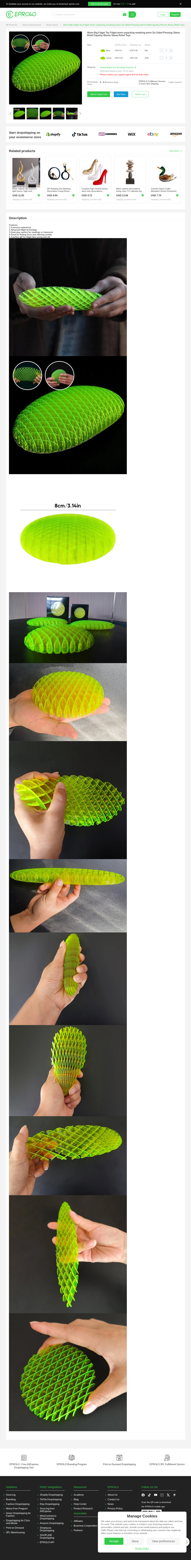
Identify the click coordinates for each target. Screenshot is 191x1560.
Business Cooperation (85, 1525)
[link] (12, 25)
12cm (108, 58)
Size (89, 45)
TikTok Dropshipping (51, 1499)
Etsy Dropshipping (49, 1504)
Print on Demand (15, 1528)
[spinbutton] (166, 50)
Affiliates (78, 1521)
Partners (78, 1530)
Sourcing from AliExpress (47, 1509)
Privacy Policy (142, 1548)
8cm (108, 50)
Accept (113, 1541)
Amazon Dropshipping (52, 1523)
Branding (11, 1499)
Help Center (80, 1504)
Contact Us (113, 1499)
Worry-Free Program (17, 1508)
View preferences (163, 1541)
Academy (79, 1495)
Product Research (83, 1508)
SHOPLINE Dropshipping (47, 1536)
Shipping (91, 67)
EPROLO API (47, 1542)
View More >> (175, 151)
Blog (76, 1499)
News (111, 1504)
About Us (112, 1495)
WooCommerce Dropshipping (48, 1517)
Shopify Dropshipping (51, 1495)
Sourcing (11, 1495)
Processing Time (92, 83)
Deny (135, 1541)
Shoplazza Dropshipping (47, 1529)
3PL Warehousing (15, 1532)
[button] (161, 50)
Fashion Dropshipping (18, 1504)
